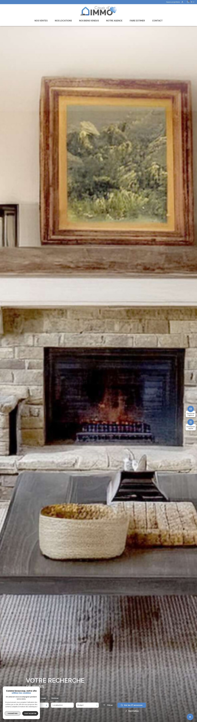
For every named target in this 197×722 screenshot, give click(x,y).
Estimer (55, 698)
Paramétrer (12, 713)
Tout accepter (30, 713)
